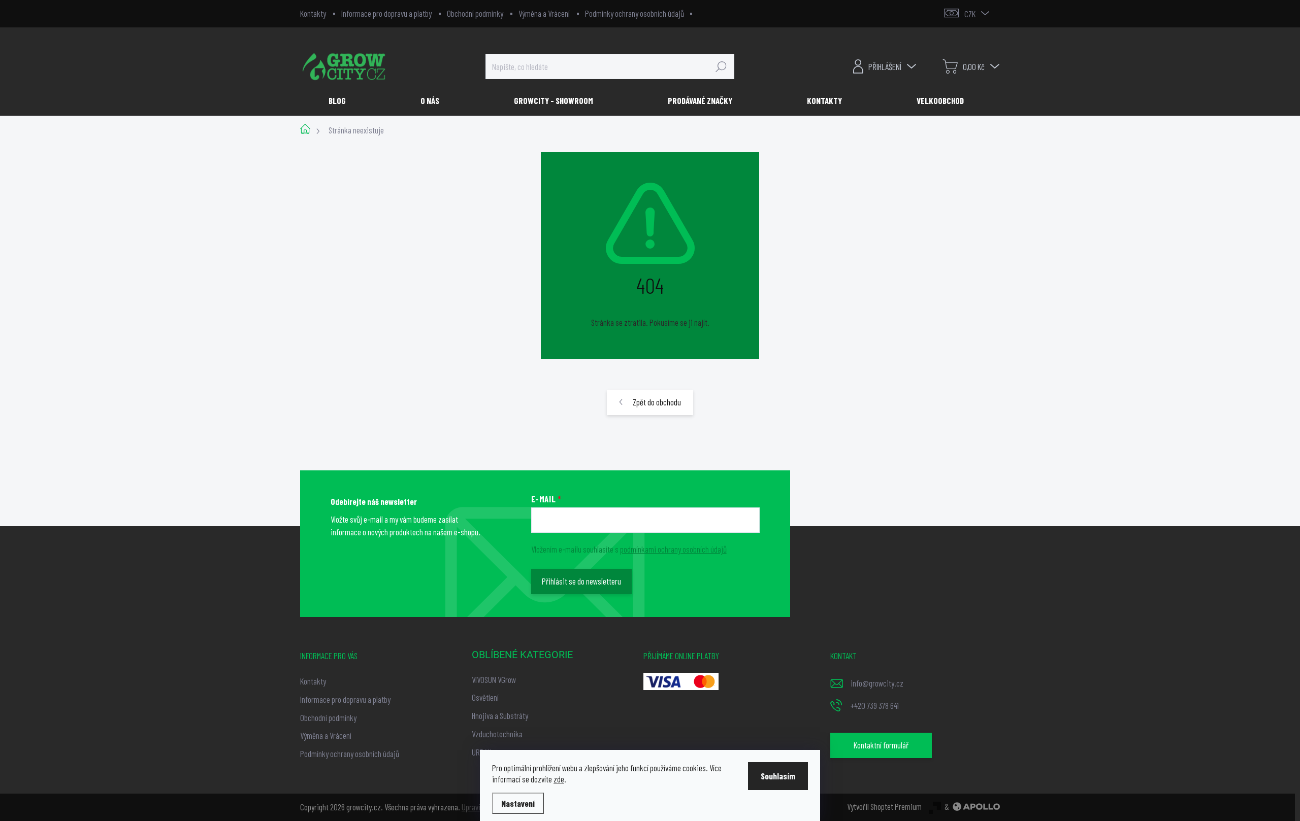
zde (559, 779)
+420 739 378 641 (875, 705)
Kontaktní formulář (881, 745)
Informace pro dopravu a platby (386, 13)
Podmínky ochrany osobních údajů (634, 13)
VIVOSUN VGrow (494, 679)
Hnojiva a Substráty (500, 715)
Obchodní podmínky (475, 13)
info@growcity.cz (877, 683)
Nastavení (518, 803)
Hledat (721, 66)
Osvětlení (485, 697)
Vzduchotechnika (497, 734)
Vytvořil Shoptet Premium (884, 806)
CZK (970, 14)
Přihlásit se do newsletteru (581, 581)
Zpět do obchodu (657, 402)
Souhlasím (778, 776)
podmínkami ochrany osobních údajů (673, 549)
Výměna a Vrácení (544, 13)
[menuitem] (341, 100)
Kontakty (313, 13)
